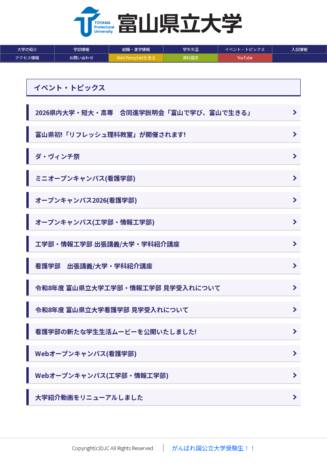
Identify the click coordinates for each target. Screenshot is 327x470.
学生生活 (191, 49)
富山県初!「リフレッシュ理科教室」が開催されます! (110, 134)
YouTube (244, 58)
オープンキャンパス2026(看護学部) (86, 200)
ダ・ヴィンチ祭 (57, 156)
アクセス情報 (27, 58)
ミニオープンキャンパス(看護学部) (85, 178)
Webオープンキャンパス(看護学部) (86, 353)
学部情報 (81, 49)
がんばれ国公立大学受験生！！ (214, 448)
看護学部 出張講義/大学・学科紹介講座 (93, 265)
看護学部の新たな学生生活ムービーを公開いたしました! (116, 331)
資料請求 (191, 58)
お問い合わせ (81, 58)
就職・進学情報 (136, 49)
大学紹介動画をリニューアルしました (89, 397)
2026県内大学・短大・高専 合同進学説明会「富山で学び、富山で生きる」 (144, 112)
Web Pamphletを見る (136, 58)
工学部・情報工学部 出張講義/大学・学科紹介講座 (107, 244)
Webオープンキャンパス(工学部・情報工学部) (102, 375)
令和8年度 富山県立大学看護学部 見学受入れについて (112, 309)
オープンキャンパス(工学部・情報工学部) (95, 222)
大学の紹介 (27, 49)
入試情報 (299, 49)
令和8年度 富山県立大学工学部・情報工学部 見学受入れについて (128, 287)
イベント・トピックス (245, 49)
